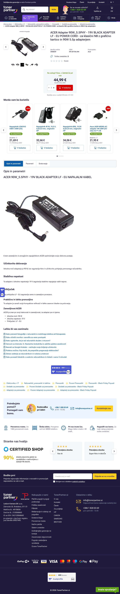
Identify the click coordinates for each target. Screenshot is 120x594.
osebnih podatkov (78, 481)
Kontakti (101, 2)
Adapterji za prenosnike (87, 24)
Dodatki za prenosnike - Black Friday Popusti (76, 387)
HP (55, 512)
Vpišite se (97, 11)
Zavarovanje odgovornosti (41, 537)
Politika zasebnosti (39, 505)
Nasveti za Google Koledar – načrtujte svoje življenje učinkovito (31, 347)
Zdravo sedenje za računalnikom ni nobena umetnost (27, 354)
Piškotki (34, 508)
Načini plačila (37, 524)
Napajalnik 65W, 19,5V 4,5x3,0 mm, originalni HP (72, 129)
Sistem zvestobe (38, 528)
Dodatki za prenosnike (69, 24)
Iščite (54, 9)
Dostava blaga (71, 2)
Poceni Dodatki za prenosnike (41, 387)
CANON (57, 515)
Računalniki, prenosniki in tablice (38, 24)
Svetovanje (43, 164)
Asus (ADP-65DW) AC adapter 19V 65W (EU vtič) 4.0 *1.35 (98, 129)
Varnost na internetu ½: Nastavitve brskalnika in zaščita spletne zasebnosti (36, 344)
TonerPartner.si (61, 495)
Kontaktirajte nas (104, 408)
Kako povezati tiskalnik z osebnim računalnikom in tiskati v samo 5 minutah (36, 357)
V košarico (66, 88)
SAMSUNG (58, 519)
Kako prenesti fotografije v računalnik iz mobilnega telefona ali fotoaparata (35, 334)
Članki (82, 2)
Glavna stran (8, 24)
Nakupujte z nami (40, 495)
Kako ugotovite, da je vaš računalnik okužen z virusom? (28, 341)
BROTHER (58, 522)
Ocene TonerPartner (39, 546)
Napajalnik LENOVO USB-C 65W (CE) (17, 128)
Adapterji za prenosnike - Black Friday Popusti (78, 390)
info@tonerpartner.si (83, 408)
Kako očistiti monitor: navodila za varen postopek (26, 337)
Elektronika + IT (20, 24)
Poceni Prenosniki (76, 383)
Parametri (30, 164)
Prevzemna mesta (38, 521)
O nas (56, 499)
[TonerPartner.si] (10, 9)
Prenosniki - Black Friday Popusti (101, 383)
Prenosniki (55, 24)
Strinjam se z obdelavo (70, 481)
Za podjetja (91, 2)
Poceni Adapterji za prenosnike (42, 390)
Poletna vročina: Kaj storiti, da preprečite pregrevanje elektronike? (32, 350)
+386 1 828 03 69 (78, 9)
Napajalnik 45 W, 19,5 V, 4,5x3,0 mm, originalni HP (46, 129)
